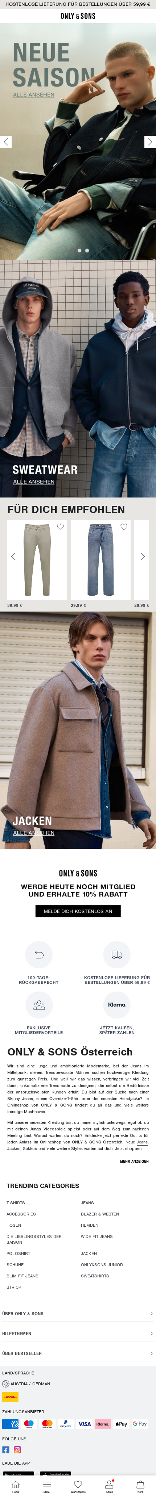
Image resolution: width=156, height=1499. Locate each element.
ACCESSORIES (21, 1214)
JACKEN (89, 1253)
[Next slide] (150, 142)
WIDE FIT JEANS (97, 1236)
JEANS (87, 1203)
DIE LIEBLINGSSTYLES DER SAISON (34, 1239)
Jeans (142, 1142)
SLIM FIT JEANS (22, 1276)
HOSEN (14, 1225)
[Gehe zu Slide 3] (87, 250)
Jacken (13, 1148)
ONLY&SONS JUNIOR (102, 1265)
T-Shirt (73, 1098)
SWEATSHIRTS (95, 1276)
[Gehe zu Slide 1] (72, 250)
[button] (71, 560)
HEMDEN (89, 1225)
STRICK (14, 1287)
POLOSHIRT (18, 1253)
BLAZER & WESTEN (100, 1214)
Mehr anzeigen (134, 1161)
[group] (71, 564)
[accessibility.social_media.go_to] (5, 1452)
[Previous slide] (6, 142)
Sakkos (30, 1148)
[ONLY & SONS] (78, 18)
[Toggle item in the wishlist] (31, 527)
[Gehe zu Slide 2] (79, 250)
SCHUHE (15, 1265)
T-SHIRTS (16, 1203)
